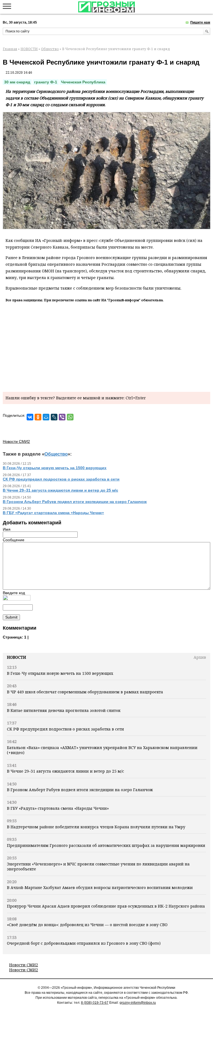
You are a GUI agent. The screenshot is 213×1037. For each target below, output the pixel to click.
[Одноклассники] (38, 417)
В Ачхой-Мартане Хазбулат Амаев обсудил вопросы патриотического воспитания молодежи (100, 887)
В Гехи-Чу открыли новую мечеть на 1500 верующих (60, 673)
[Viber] (62, 417)
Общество (50, 49)
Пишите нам (200, 22)
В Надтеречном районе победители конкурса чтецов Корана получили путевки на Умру (96, 826)
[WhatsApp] (70, 417)
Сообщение (13, 540)
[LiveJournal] (54, 417)
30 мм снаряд (17, 82)
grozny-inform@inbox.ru (138, 1003)
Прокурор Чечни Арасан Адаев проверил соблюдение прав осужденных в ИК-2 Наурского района (106, 906)
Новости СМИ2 (23, 964)
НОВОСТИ (29, 49)
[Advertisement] (106, 346)
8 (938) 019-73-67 (94, 1003)
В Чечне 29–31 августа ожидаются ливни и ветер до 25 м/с (65, 771)
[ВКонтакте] (30, 417)
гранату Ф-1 (45, 82)
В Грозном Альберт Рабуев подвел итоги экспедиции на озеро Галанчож (80, 789)
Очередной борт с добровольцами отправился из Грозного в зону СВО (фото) (84, 943)
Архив (200, 657)
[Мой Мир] (46, 417)
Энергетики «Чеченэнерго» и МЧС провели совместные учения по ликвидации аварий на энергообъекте (98, 866)
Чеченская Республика (83, 82)
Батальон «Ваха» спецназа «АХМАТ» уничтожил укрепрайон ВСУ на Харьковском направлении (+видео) (102, 750)
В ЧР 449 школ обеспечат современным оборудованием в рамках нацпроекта (85, 691)
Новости (16, 657)
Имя (7, 529)
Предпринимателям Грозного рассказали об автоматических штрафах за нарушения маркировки (106, 845)
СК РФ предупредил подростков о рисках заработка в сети (65, 729)
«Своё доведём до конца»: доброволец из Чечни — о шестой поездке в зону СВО (87, 924)
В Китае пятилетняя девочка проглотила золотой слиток (63, 710)
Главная (10, 49)
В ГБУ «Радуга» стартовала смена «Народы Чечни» (58, 808)
